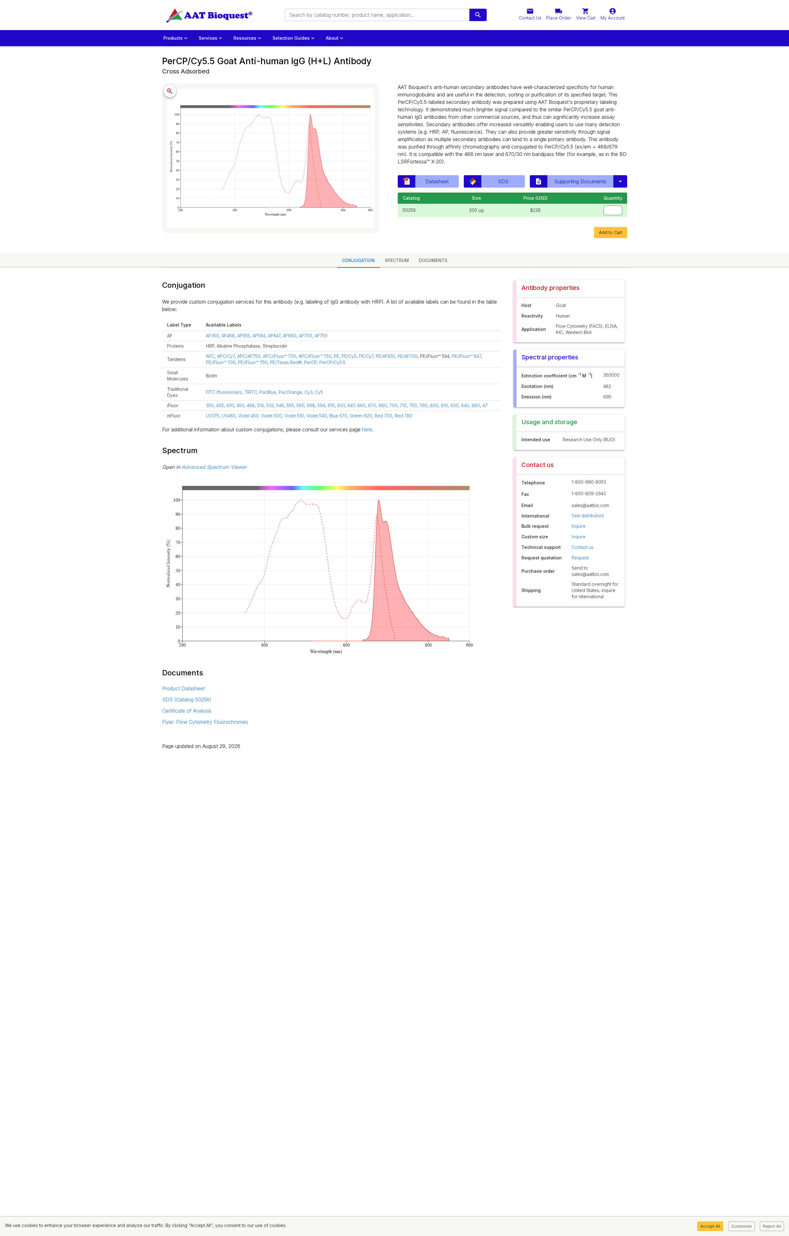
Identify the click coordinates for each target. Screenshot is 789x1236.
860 (476, 405)
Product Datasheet (183, 688)
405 (220, 405)
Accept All (710, 1226)
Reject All (772, 1226)
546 (280, 405)
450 (240, 405)
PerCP (310, 362)
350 (210, 405)
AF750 (321, 335)
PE (336, 356)
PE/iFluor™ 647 (466, 356)
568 (311, 405)
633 (341, 405)
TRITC (251, 392)
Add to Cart (610, 232)
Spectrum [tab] (397, 260)
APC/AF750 (248, 356)
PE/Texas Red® (286, 362)
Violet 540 (316, 415)
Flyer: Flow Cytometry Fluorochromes (205, 722)
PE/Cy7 (366, 356)
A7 (485, 405)
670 (372, 405)
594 (321, 405)
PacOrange (290, 392)
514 (260, 405)
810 (444, 405)
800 (434, 405)
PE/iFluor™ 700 (221, 362)
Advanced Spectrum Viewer (214, 467)
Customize (741, 1226)
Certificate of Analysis (186, 711)
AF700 (305, 335)
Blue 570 (338, 415)
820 (454, 405)
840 (465, 405)
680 (383, 405)
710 (403, 405)
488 (251, 405)
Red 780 (403, 415)
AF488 (228, 335)
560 (300, 405)
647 (351, 405)
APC (210, 356)
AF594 (258, 335)
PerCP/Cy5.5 (332, 362)
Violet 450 (248, 415)
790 (423, 405)
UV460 (229, 415)
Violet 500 (271, 415)
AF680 (289, 335)
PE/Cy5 (349, 356)
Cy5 (319, 392)
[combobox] (377, 15)
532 (270, 405)
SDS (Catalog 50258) (186, 699)
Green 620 (361, 415)
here (367, 429)
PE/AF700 (407, 356)
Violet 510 (294, 415)
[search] (478, 15)
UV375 (212, 415)
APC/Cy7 (226, 356)
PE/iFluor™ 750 (253, 362)
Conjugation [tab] (358, 260)
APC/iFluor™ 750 (315, 356)
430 (230, 405)
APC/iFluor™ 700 (279, 356)
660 (361, 405)
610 (331, 405)
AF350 (212, 335)
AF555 (243, 335)
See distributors (588, 515)
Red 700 (383, 415)
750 (413, 405)
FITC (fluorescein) (224, 392)
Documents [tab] (433, 260)
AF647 (274, 335)
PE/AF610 (385, 356)
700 (393, 405)
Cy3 (308, 392)
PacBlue (267, 392)
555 (290, 405)
